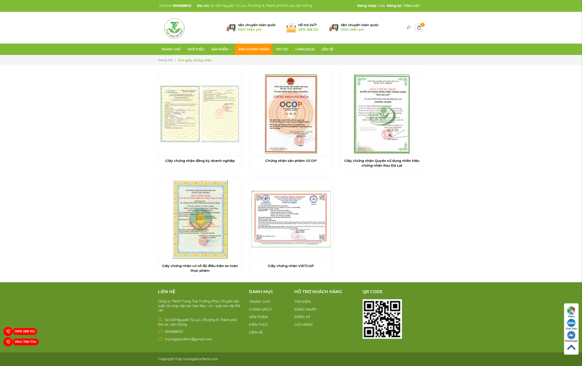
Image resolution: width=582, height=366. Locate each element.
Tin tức (282, 49)
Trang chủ (171, 49)
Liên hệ (327, 49)
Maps (571, 316)
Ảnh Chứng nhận (253, 49)
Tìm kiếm (302, 301)
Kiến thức (258, 324)
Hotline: (175, 6)
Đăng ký (302, 317)
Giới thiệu (195, 49)
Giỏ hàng (303, 324)
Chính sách (260, 309)
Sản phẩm (219, 49)
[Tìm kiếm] (408, 28)
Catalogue (305, 49)
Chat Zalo (571, 328)
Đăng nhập (305, 309)
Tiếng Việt (411, 5)
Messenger (571, 340)
